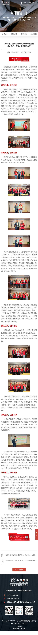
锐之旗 (23, 628)
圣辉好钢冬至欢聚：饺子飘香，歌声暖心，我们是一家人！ (21, 555)
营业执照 (19, 626)
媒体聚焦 (14, 34)
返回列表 (20, 570)
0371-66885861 (28, 3)
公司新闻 (4, 34)
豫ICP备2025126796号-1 (19, 623)
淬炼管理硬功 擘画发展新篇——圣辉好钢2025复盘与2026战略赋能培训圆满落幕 (21, 561)
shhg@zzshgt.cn (13, 598)
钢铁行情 (24, 34)
